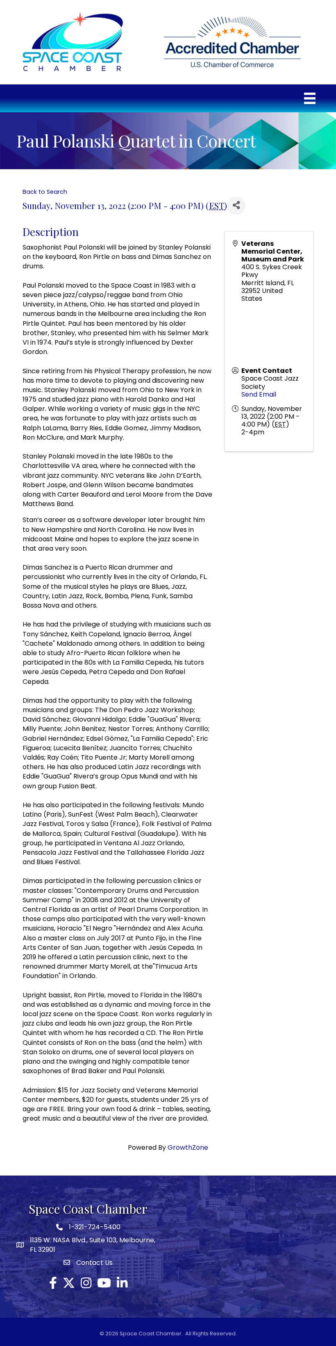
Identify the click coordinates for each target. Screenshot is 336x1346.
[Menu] (310, 98)
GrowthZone (188, 1147)
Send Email (258, 394)
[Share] (236, 205)
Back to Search (45, 192)
